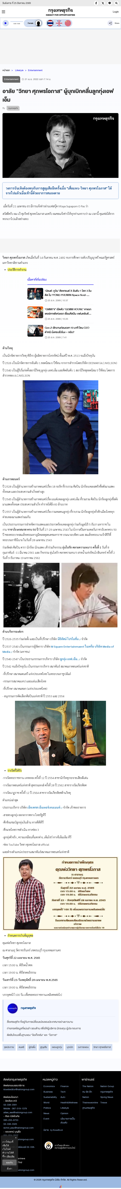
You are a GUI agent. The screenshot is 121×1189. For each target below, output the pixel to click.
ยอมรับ (9, 1162)
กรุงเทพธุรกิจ (106, 1092)
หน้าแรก (6, 70)
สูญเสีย (43, 1047)
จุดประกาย (9, 1047)
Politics (47, 1108)
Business (48, 1092)
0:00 (15, 23)
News (46, 1113)
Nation (85, 1097)
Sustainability (50, 1097)
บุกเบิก (70, 1047)
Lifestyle (19, 70)
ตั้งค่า (9, 1168)
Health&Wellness (69, 1103)
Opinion (64, 1113)
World (46, 1103)
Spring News (106, 1097)
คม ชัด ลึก (87, 1092)
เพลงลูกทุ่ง (57, 1047)
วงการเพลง (83, 1047)
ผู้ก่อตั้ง (32, 1047)
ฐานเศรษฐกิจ (88, 1108)
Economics (49, 1086)
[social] (96, 3)
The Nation (87, 1086)
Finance (64, 1086)
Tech (63, 1092)
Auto (62, 1097)
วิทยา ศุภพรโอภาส (102, 1047)
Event (46, 1119)
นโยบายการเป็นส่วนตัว (67, 1121)
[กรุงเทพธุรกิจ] (60, 11)
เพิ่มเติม (10, 1156)
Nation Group (107, 1086)
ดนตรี (21, 1047)
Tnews (103, 1103)
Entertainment (35, 70)
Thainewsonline (90, 1103)
